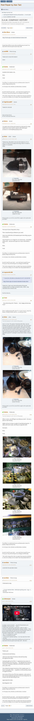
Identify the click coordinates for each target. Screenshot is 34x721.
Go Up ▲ (22, 714)
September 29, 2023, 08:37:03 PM (10, 580)
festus (6, 121)
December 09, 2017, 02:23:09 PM (8, 34)
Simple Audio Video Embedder (17, 717)
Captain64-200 (8, 272)
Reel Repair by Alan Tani (11, 5)
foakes (6, 67)
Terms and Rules (16, 714)
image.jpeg (16, 178)
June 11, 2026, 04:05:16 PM (7, 601)
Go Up (2, 705)
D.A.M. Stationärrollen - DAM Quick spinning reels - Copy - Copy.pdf (19, 589)
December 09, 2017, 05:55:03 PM (8, 69)
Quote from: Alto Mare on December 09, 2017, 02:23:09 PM (17, 278)
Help (11, 714)
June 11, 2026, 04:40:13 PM (7, 648)
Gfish (5, 136)
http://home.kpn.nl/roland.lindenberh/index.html (14, 37)
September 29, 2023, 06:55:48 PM (9, 564)
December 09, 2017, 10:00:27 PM (8, 123)
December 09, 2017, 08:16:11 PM (8, 104)
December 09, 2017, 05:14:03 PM (8, 53)
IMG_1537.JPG (17, 484)
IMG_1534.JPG (17, 536)
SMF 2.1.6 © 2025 (13, 716)
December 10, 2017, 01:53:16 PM (8, 300)
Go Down (3, 27)
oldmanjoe (7, 599)
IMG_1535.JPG (17, 458)
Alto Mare (7, 32)
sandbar (6, 562)
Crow (5, 298)
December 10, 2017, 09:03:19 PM (10, 414)
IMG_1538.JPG (17, 510)
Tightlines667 (8, 102)
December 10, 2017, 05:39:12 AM (10, 139)
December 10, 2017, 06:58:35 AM (8, 226)
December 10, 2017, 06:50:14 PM (10, 319)
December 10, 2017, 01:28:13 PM (8, 274)
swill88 (6, 51)
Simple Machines (20, 716)
